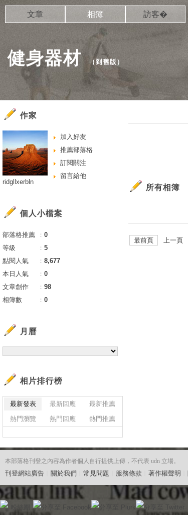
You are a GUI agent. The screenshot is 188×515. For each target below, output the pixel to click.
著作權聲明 (164, 473)
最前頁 (143, 240)
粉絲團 (20, 507)
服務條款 (129, 473)
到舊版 (106, 62)
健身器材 (45, 58)
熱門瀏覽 (23, 418)
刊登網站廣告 (24, 473)
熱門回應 (63, 418)
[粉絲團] (4, 504)
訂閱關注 (73, 162)
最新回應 (63, 404)
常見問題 (96, 473)
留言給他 (73, 176)
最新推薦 (102, 404)
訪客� (155, 14)
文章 (35, 14)
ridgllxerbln (18, 182)
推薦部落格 (76, 150)
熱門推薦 (102, 418)
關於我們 (64, 473)
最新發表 (23, 404)
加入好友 (73, 136)
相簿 (95, 14)
